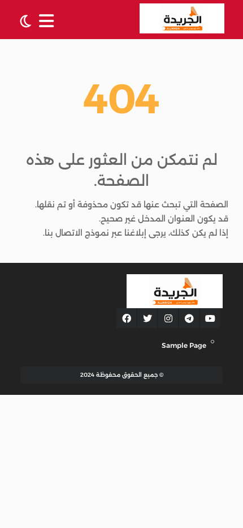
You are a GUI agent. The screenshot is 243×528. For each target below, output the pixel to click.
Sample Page (184, 345)
